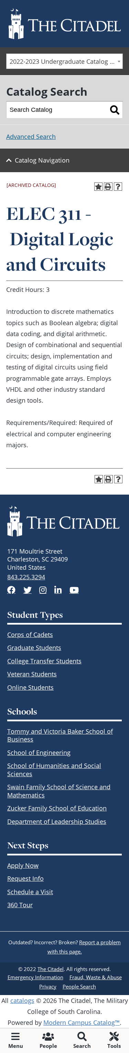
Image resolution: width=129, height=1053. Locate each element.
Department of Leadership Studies (56, 821)
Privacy (47, 986)
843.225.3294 (26, 577)
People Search (79, 986)
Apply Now (23, 865)
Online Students (30, 687)
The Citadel (50, 969)
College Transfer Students (44, 661)
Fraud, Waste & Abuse (95, 977)
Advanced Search (31, 136)
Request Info (25, 878)
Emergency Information (35, 977)
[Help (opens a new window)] (118, 186)
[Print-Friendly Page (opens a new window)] (108, 186)
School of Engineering (39, 752)
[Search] (115, 109)
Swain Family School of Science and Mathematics (58, 791)
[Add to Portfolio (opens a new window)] (98, 186)
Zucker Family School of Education (57, 808)
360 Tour (20, 905)
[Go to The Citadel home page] (65, 23)
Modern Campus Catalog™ (81, 1022)
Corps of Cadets (30, 634)
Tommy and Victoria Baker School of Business (60, 735)
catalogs (22, 1000)
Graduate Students (34, 647)
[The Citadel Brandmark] (64, 521)
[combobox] (64, 61)
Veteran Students (32, 674)
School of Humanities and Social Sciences (54, 769)
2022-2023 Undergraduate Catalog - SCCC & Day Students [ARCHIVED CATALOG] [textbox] (66, 61)
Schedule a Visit (30, 892)
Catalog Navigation (42, 160)
